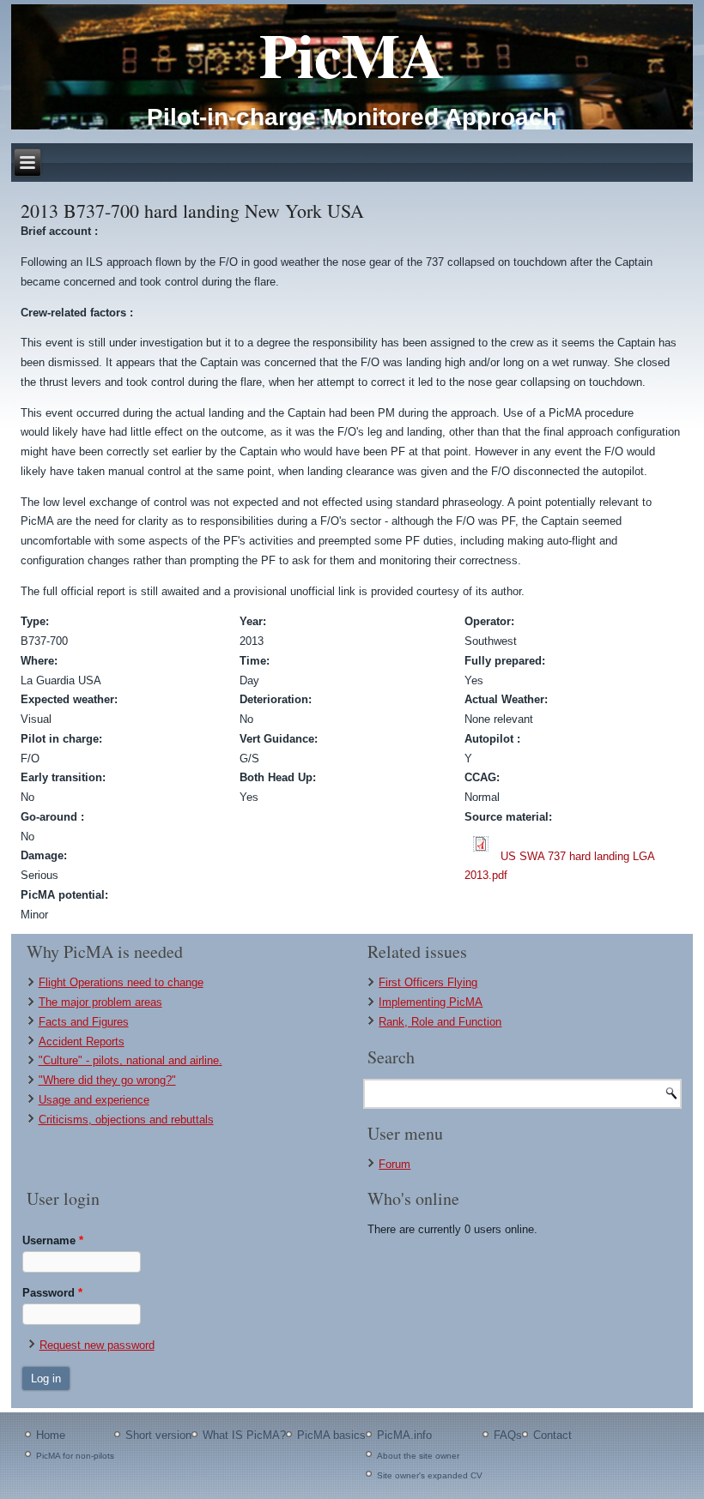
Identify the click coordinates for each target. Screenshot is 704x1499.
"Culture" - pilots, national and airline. (130, 1060)
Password (52, 1292)
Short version (158, 1435)
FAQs (508, 1435)
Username (52, 1240)
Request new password (97, 1345)
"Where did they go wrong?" (107, 1080)
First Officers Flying (428, 982)
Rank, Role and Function (440, 1021)
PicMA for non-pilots (75, 1455)
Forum (394, 1164)
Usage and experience (94, 1099)
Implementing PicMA (430, 1002)
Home (50, 1435)
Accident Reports (81, 1041)
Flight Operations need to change (121, 982)
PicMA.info (404, 1435)
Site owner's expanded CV (429, 1475)
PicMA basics (331, 1435)
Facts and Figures (84, 1021)
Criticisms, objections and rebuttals (126, 1119)
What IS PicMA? (244, 1435)
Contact (552, 1435)
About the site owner (418, 1455)
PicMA (352, 54)
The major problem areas (100, 1002)
